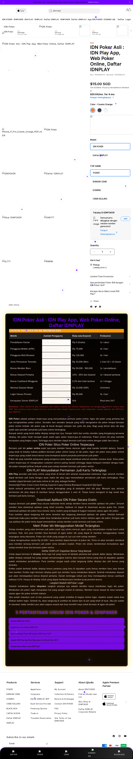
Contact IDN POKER (64, 704)
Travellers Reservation (41, 718)
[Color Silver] (106, 110)
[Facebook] (92, 307)
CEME (66, 754)
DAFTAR (13, 754)
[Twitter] (96, 307)
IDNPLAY (39, 19)
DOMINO (97, 190)
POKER (96, 173)
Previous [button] (3, 2)
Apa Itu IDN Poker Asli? (20, 621)
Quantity (94, 245)
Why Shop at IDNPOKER (84, 703)
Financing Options (39, 709)
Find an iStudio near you (87, 695)
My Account (60, 689)
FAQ (56, 709)
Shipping (105, 88)
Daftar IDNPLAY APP (40, 699)
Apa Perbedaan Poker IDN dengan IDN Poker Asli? (31, 634)
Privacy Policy (61, 713)
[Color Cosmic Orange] (92, 110)
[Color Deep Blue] (99, 110)
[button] (7, 19)
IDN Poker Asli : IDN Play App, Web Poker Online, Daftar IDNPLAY (66, 2)
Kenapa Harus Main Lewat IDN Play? (25, 646)
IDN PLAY (29, 19)
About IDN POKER (86, 689)
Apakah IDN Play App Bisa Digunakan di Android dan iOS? (34, 640)
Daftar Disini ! (93, 2)
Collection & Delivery (64, 694)
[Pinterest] (100, 307)
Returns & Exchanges (64, 699)
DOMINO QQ (109, 19)
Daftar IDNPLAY (51, 19)
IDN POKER (7, 19)
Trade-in (34, 713)
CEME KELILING (100, 199)
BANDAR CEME (100, 181)
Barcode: (110, 75)
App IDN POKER (95, 19)
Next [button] (129, 2)
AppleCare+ (36, 689)
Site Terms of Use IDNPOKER (63, 719)
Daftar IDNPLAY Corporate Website (87, 710)
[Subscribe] (46, 744)
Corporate (35, 694)
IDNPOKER (18, 19)
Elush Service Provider (41, 704)
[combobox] (74, 10)
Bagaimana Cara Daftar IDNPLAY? (24, 627)
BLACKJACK (119, 754)
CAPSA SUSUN (13, 713)
